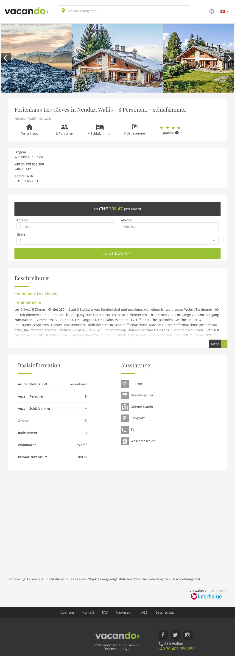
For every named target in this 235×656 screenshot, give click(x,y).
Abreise (127, 220)
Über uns (67, 612)
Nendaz (20, 118)
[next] (229, 58)
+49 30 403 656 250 (176, 648)
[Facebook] (163, 635)
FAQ (105, 612)
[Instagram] (188, 635)
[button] (224, 11)
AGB (144, 612)
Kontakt (88, 612)
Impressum (124, 612)
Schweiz (45, 118)
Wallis (32, 118)
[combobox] (124, 10)
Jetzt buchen (118, 253)
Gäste (21, 234)
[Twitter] (175, 635)
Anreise (22, 220)
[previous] (6, 58)
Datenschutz (165, 612)
